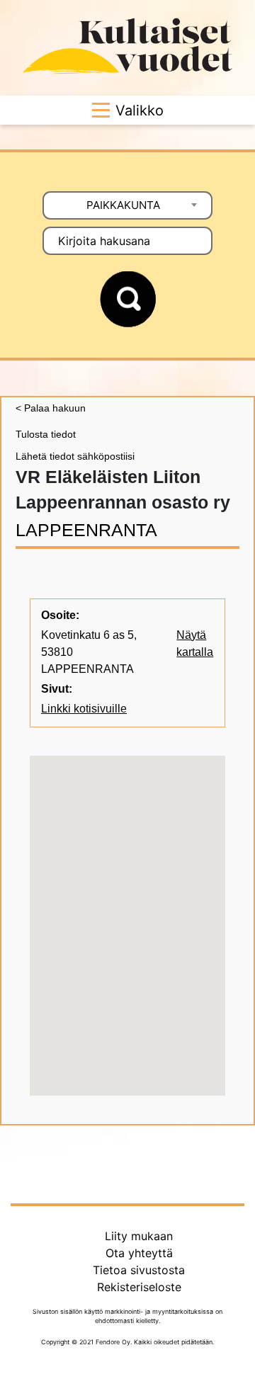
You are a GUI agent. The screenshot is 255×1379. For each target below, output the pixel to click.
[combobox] (127, 205)
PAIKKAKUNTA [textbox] (123, 205)
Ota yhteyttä (139, 1253)
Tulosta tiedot (46, 434)
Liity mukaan (139, 1236)
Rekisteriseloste (139, 1287)
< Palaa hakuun (51, 408)
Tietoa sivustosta (139, 1270)
